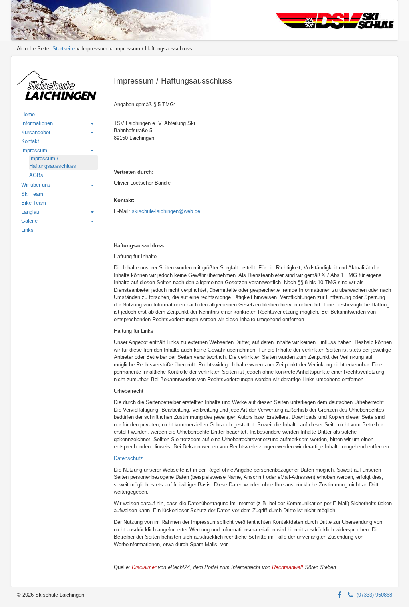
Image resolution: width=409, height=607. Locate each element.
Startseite (63, 49)
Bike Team (33, 203)
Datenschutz (128, 458)
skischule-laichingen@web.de (166, 211)
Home (28, 114)
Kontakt (30, 141)
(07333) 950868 (372, 595)
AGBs (36, 175)
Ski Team (32, 194)
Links (27, 230)
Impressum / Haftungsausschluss (52, 162)
